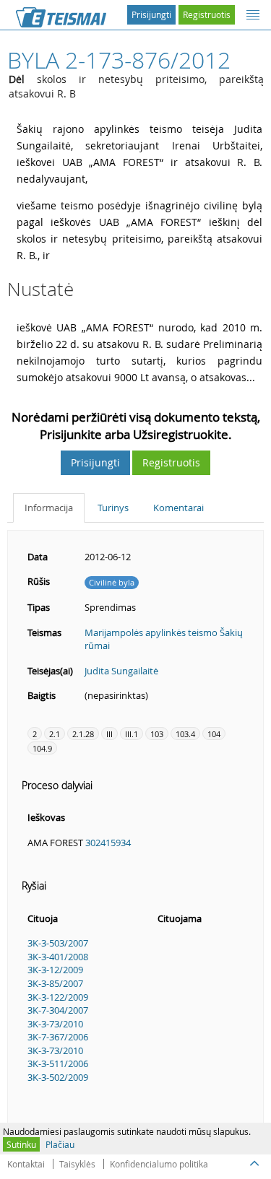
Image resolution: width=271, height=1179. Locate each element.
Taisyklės (77, 1164)
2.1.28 (83, 733)
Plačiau (60, 1144)
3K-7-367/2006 (57, 1036)
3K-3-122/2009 (57, 997)
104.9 (42, 748)
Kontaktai (26, 1164)
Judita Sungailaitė (121, 670)
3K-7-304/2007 (57, 1010)
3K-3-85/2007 (55, 983)
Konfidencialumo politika (159, 1164)
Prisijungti (151, 14)
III (109, 733)
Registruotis (207, 14)
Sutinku (21, 1144)
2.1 (54, 733)
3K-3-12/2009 (55, 969)
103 (156, 733)
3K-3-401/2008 (57, 956)
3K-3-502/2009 (57, 1077)
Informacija (49, 507)
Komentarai (178, 507)
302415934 (108, 842)
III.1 (131, 733)
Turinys (113, 507)
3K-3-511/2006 (57, 1063)
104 (213, 733)
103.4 (185, 733)
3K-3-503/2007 (57, 942)
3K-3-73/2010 (55, 1023)
